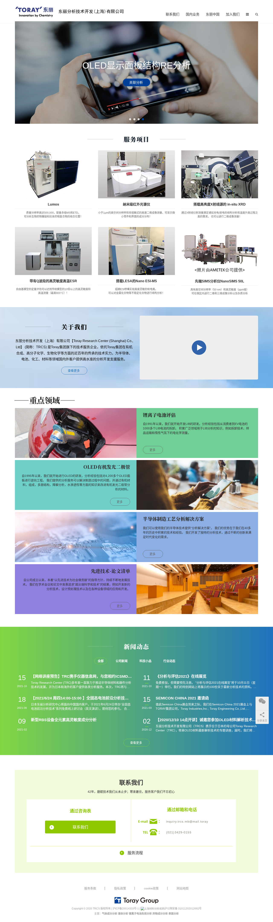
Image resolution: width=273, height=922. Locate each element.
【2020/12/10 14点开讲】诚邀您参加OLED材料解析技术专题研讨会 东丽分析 (206, 720)
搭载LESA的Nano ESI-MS (136, 281)
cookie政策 (151, 888)
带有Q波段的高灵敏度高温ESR (53, 281)
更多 (153, 450)
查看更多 (74, 370)
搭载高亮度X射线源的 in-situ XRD (219, 204)
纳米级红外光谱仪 (136, 204)
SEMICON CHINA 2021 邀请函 (182, 698)
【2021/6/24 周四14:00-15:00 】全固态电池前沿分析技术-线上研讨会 (81, 698)
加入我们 (233, 14)
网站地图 (183, 888)
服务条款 (90, 888)
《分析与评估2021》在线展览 (181, 676)
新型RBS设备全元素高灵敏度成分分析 (64, 720)
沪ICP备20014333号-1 (126, 908)
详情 (136, 82)
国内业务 (192, 14)
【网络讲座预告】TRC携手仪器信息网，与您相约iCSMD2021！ (81, 676)
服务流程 (135, 853)
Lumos (53, 204)
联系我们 (172, 14)
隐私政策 (120, 888)
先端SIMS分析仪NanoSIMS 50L (219, 281)
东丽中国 (212, 14)
